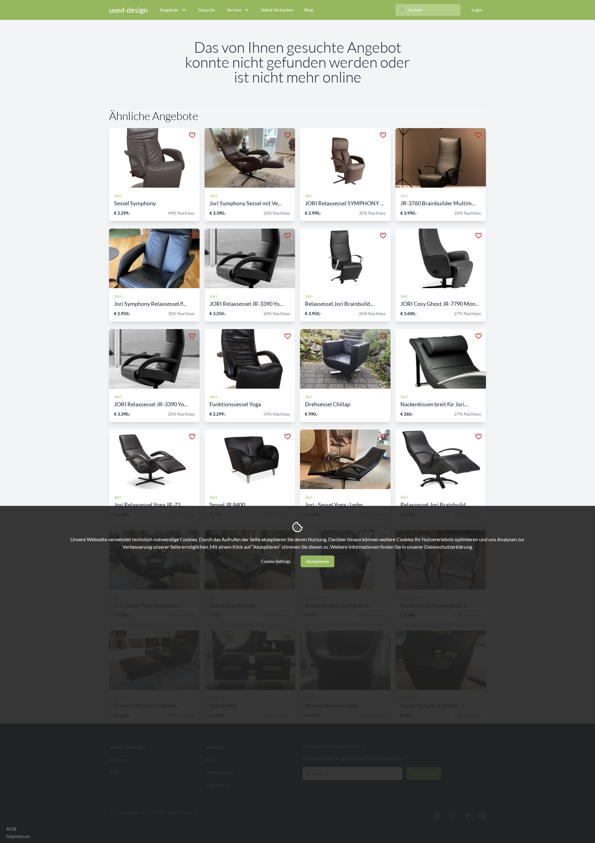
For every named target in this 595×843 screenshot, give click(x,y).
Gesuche (206, 9)
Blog (308, 9)
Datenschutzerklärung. (448, 547)
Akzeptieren (317, 561)
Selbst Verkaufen (277, 9)
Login (477, 9)
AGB (11, 829)
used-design (128, 9)
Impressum (18, 836)
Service (234, 9)
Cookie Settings (276, 561)
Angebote (169, 9)
